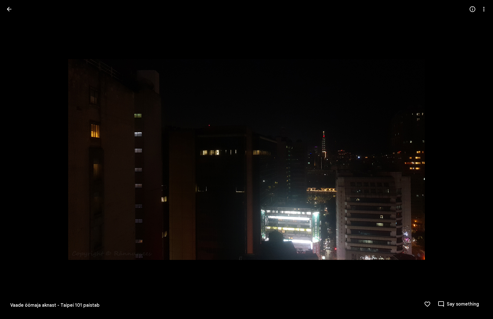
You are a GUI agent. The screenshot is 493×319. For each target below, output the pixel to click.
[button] (16, 160)
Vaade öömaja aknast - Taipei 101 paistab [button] (55, 305)
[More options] (484, 9)
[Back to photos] (9, 9)
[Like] (427, 304)
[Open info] (472, 9)
